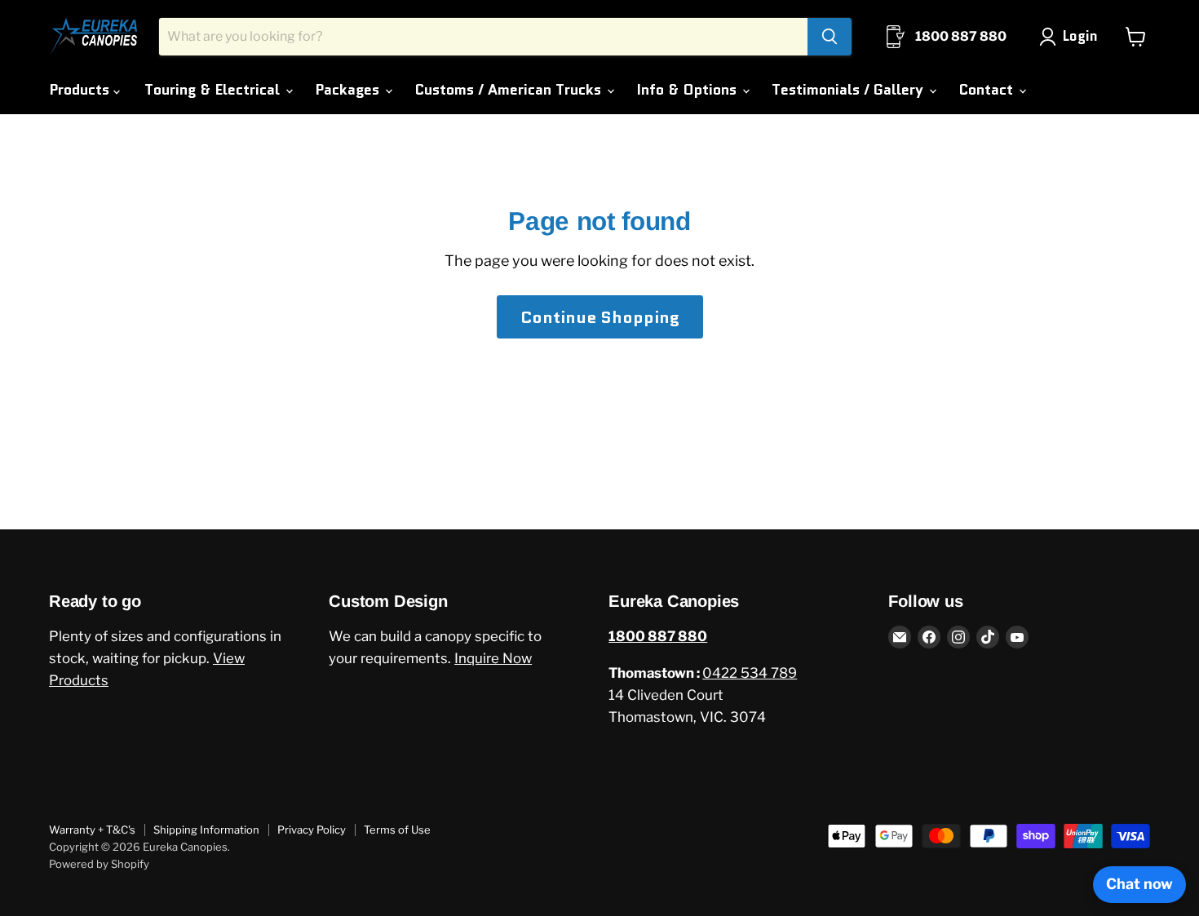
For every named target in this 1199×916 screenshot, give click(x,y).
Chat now (1139, 883)
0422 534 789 (749, 673)
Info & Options (688, 89)
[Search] (829, 36)
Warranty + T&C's (92, 829)
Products (81, 89)
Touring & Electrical (214, 89)
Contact (987, 89)
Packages (349, 89)
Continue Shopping (599, 317)
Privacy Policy (311, 829)
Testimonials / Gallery (849, 89)
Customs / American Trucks (509, 89)
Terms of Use (397, 829)
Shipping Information (206, 829)
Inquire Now (493, 658)
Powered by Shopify (99, 863)
